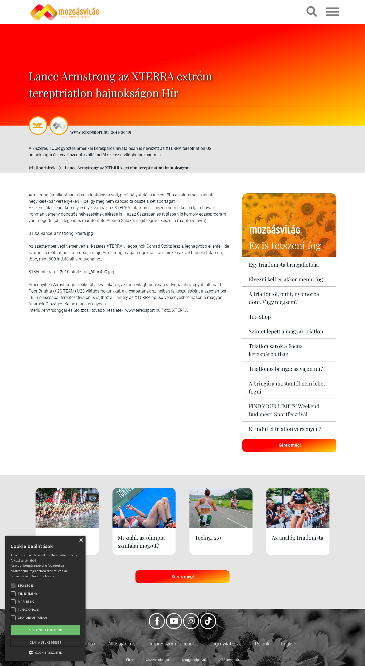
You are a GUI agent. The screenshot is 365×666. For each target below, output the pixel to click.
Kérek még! (289, 445)
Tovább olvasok (43, 576)
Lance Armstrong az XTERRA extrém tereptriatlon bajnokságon (127, 167)
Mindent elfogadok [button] (45, 630)
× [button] (81, 540)
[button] (45, 652)
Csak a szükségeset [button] (45, 642)
